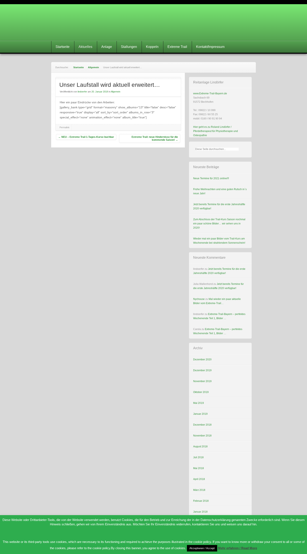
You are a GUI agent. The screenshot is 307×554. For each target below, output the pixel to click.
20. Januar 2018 (99, 91)
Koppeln (152, 47)
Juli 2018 (198, 457)
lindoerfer (82, 91)
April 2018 (199, 479)
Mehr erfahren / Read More (237, 548)
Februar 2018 (201, 500)
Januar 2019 (200, 413)
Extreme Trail (177, 47)
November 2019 (202, 381)
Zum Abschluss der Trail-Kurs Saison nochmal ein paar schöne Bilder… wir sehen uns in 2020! (219, 223)
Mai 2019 (198, 403)
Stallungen (129, 47)
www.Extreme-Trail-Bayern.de (210, 93)
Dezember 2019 (202, 370)
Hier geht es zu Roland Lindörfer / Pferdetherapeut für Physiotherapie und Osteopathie (215, 131)
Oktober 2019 (201, 392)
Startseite (63, 47)
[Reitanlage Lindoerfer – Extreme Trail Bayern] (153, 22)
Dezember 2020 (202, 359)
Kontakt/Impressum (210, 47)
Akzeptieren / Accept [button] (202, 548)
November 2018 (202, 435)
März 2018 (199, 490)
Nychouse (199, 299)
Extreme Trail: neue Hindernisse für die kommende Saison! (155, 138)
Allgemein (93, 67)
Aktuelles (85, 47)
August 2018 (200, 446)
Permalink (65, 127)
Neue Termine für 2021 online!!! (211, 178)
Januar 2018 (200, 511)
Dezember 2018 (202, 424)
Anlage (106, 47)
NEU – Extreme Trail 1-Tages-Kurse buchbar (86, 137)
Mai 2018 (198, 468)
